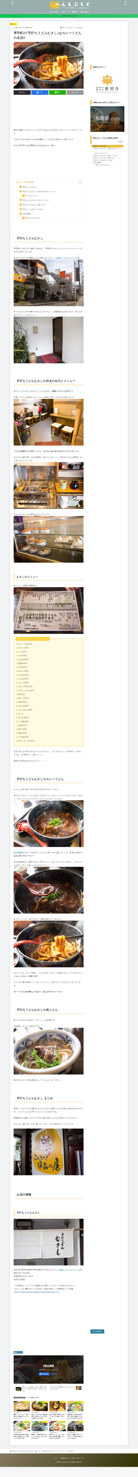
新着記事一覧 (65, 1458)
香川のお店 (30, 1451)
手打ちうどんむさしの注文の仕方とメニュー (38, 191)
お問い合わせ (85, 12)
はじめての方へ (54, 12)
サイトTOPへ (97, 1331)
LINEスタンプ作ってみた (69, 16)
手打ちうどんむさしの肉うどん (33, 205)
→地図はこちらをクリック (65, 258)
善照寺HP (75, 12)
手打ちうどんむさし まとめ (32, 209)
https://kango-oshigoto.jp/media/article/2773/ (40, 1292)
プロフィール (65, 12)
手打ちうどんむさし (29, 187)
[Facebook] (44, 1373)
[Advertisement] (49, 110)
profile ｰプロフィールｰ (78, 1458)
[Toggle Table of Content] (79, 182)
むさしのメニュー (32, 196)
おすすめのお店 (21, 1451)
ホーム (56, 1458)
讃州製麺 (17, 853)
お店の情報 (26, 214)
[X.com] (54, 1373)
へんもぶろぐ (65, 1462)
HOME (14, 1451)
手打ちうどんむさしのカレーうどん (35, 200)
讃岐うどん (13, 24)
